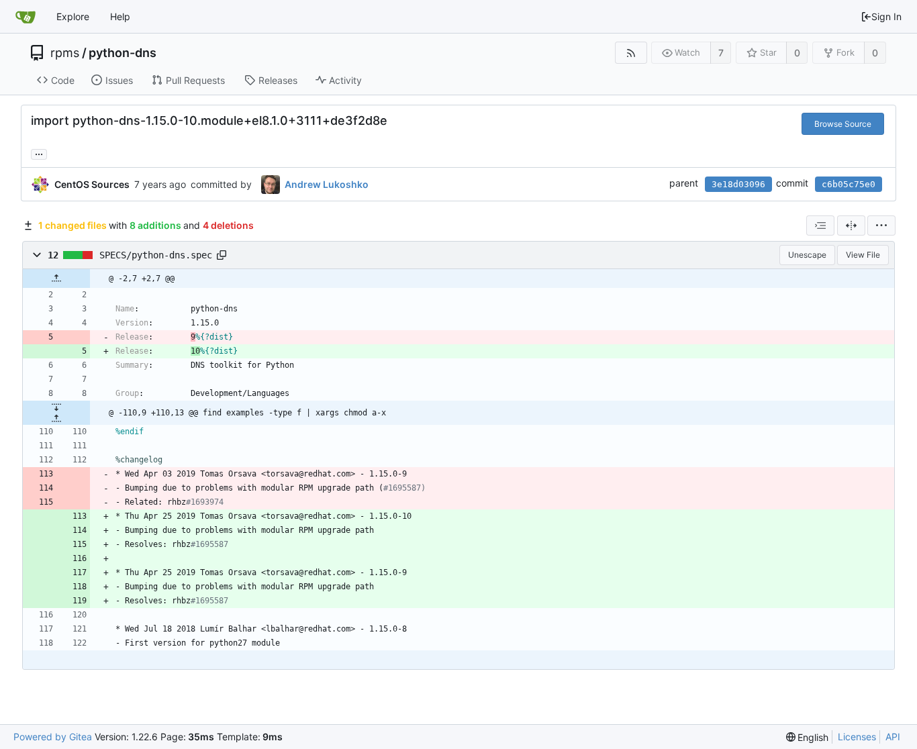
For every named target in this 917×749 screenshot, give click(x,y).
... (39, 153)
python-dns (122, 53)
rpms (64, 53)
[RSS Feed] (630, 53)
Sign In (886, 16)
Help (120, 16)
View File (863, 255)
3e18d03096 (738, 184)
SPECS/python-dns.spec (155, 255)
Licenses (857, 736)
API (892, 736)
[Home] (25, 17)
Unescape (807, 255)
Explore (72, 16)
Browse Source (842, 124)
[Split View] (851, 225)
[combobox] (820, 225)
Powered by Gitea (52, 736)
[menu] (881, 225)
